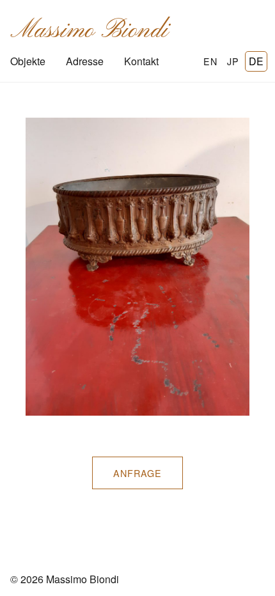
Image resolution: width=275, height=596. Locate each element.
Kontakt (141, 61)
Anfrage (137, 473)
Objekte (27, 61)
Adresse (85, 61)
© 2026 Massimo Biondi (64, 579)
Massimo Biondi (89, 31)
